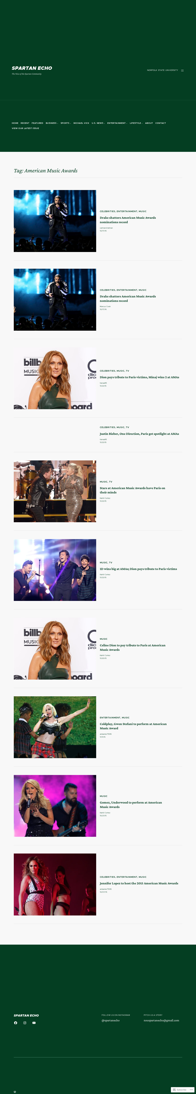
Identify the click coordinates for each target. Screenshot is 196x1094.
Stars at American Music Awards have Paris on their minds (132, 490)
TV (127, 371)
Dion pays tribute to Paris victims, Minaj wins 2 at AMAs (139, 377)
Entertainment (127, 211)
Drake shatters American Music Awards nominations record (128, 220)
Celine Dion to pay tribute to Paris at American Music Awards (133, 647)
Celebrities (107, 211)
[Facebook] (15, 1023)
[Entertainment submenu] (126, 123)
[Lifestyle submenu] (142, 123)
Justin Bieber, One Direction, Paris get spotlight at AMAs (139, 434)
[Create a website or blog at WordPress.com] (15, 1092)
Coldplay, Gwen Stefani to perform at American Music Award (133, 726)
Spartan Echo (32, 68)
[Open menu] (182, 70)
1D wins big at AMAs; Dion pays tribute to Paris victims (138, 569)
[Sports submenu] (70, 123)
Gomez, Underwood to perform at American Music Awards (131, 804)
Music (142, 211)
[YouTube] (34, 1023)
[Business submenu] (57, 123)
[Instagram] (25, 1023)
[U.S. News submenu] (104, 123)
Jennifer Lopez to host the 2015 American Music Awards (139, 883)
